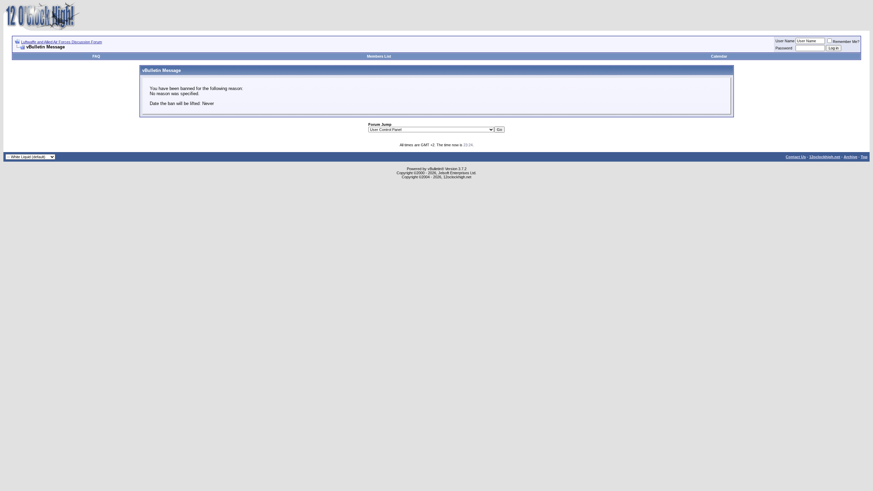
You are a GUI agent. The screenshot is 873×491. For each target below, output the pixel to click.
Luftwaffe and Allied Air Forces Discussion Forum (61, 42)
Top (864, 157)
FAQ (96, 56)
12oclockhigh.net (824, 157)
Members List (379, 56)
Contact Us (796, 157)
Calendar (719, 56)
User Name (785, 41)
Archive (850, 157)
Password (783, 48)
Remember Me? (846, 42)
